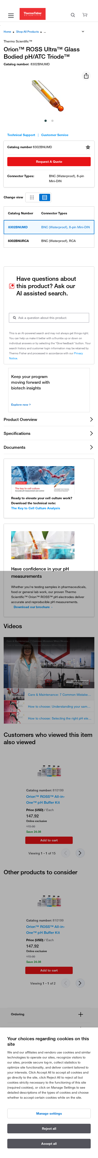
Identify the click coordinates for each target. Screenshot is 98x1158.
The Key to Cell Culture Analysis (35, 508)
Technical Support (21, 135)
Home (7, 31)
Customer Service (54, 135)
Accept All (49, 1144)
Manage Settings (49, 1113)
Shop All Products (27, 31)
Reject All (49, 1128)
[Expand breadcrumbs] (83, 31)
